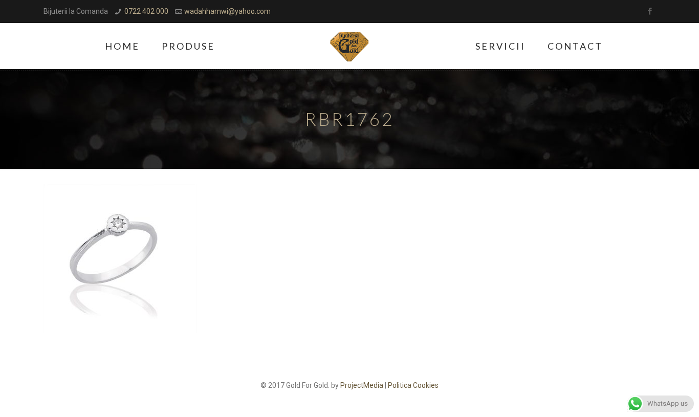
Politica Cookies (413, 385)
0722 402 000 (146, 11)
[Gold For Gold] (349, 46)
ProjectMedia (361, 385)
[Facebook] (650, 11)
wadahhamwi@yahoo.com (227, 11)
